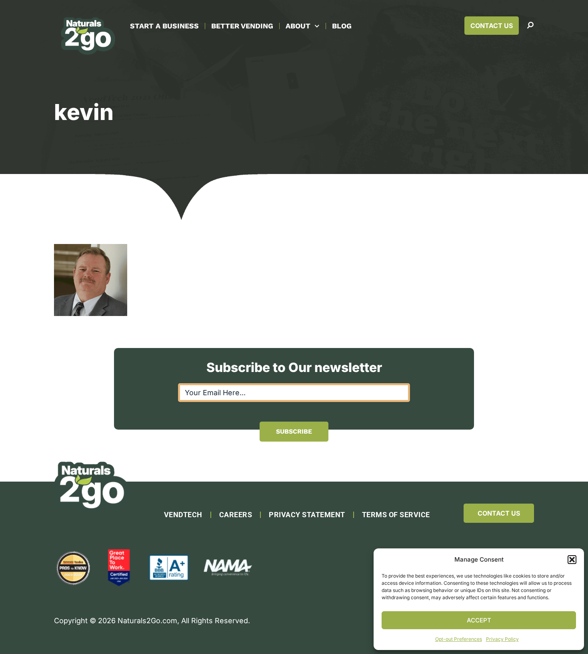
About (298, 26)
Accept (479, 620)
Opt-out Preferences (458, 639)
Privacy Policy (502, 639)
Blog (342, 26)
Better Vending (242, 26)
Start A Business (164, 26)
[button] (572, 560)
